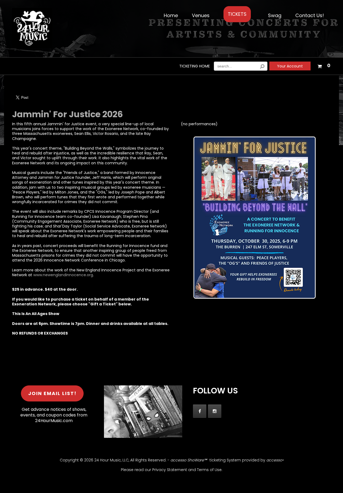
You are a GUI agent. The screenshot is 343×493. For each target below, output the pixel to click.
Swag (274, 15)
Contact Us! (309, 15)
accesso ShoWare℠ (188, 460)
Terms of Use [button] (209, 469)
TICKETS (237, 14)
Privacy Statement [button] (169, 469)
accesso (275, 460)
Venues (201, 15)
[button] (323, 65)
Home (171, 15)
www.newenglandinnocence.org (63, 275)
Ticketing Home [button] (194, 66)
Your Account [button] (290, 66)
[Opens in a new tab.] (199, 411)
